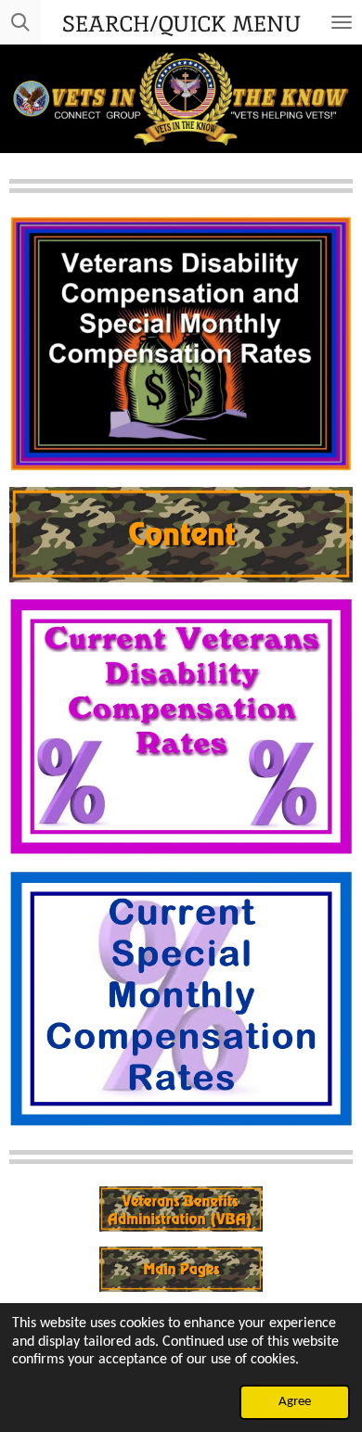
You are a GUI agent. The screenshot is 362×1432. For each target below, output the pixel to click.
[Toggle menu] (341, 22)
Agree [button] (294, 1402)
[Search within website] (20, 22)
